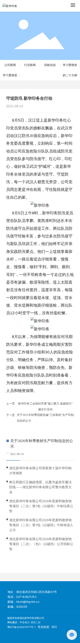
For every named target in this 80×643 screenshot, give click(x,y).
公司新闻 (10, 65)
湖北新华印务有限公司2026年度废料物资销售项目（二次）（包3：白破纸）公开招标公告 (41, 544)
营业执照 (43, 627)
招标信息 (50, 65)
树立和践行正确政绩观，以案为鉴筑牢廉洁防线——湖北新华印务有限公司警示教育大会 (40, 487)
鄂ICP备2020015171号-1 (21, 627)
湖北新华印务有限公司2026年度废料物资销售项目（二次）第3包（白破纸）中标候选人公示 (41, 525)
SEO (54, 627)
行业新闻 (30, 65)
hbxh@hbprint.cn (27, 601)
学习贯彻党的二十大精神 (70, 75)
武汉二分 (36, 622)
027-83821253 (26, 596)
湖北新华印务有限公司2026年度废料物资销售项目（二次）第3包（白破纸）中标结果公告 (41, 506)
